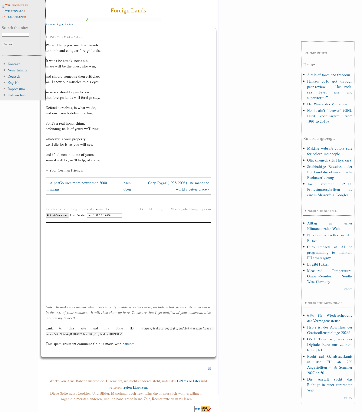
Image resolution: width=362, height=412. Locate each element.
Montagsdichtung (184, 208)
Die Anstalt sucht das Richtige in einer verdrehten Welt (329, 385)
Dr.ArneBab (16, 16)
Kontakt (14, 63)
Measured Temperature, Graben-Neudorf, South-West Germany (329, 276)
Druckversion (56, 208)
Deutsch (14, 76)
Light (60, 24)
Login (76, 208)
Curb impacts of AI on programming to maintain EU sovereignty (329, 252)
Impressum (16, 88)
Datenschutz (17, 94)
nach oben (126, 186)
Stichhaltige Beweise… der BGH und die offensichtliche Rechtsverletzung (329, 172)
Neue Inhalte (18, 70)
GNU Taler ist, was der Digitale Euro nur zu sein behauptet (329, 344)
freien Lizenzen (135, 387)
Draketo (78, 37)
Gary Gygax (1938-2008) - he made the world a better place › (178, 186)
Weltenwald (14, 10)
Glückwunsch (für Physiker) (329, 160)
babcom (129, 343)
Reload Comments (57, 215)
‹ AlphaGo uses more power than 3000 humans (77, 186)
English (69, 24)
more (348, 288)
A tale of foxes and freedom (328, 74)
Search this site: (15, 27)
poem (206, 208)
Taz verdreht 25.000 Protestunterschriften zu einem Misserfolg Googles (329, 189)
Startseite (50, 24)
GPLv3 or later (188, 380)
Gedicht (146, 208)
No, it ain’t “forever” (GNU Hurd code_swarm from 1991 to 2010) (329, 116)
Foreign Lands (128, 10)
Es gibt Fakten (318, 264)
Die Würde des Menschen (327, 103)
